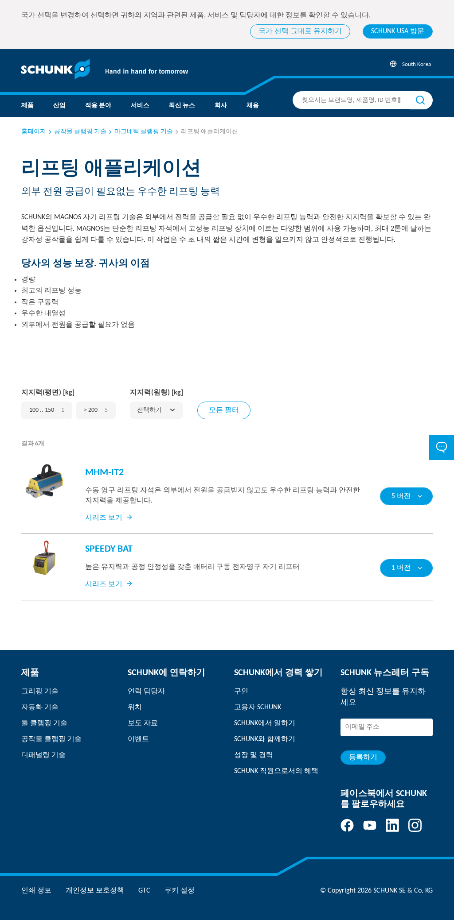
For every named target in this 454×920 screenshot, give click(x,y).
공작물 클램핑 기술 (80, 131)
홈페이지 (33, 131)
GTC (144, 890)
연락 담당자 (146, 691)
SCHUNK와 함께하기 (264, 739)
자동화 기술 (40, 707)
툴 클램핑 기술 (44, 723)
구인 (241, 691)
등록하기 (363, 757)
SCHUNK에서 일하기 (264, 723)
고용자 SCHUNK (257, 707)
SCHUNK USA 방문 (397, 31)
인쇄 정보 (36, 890)
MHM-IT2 (104, 473)
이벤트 (138, 739)
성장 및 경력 (253, 755)
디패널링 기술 (43, 755)
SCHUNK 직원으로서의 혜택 (276, 771)
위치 (135, 707)
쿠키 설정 (179, 890)
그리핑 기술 (40, 691)
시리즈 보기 (103, 518)
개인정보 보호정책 (95, 890)
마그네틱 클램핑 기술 (143, 131)
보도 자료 (143, 723)
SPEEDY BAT (109, 549)
